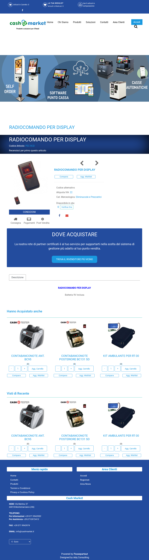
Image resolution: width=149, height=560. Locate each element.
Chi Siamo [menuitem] (63, 22)
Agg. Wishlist (86, 177)
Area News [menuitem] (85, 484)
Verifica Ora (66, 207)
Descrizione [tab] (17, 277)
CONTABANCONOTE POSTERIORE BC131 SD (74, 357)
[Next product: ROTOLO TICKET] (97, 163)
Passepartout (81, 554)
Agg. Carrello (37, 369)
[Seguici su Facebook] (22, 10)
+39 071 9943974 (22, 525)
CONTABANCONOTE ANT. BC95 (28, 357)
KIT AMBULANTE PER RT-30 (121, 356)
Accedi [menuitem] (83, 475)
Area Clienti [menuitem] (119, 22)
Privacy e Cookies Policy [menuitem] (22, 492)
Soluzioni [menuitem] (90, 22)
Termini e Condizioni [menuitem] (20, 488)
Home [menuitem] (50, 22)
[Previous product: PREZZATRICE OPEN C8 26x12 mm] (82, 163)
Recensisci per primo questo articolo (27, 150)
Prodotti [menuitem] (77, 22)
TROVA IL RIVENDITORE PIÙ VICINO (74, 259)
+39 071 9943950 (33, 516)
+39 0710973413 (31, 519)
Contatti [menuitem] (104, 22)
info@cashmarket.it (25, 531)
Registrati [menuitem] (84, 480)
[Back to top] (143, 553)
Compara (64, 177)
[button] (29, 176)
